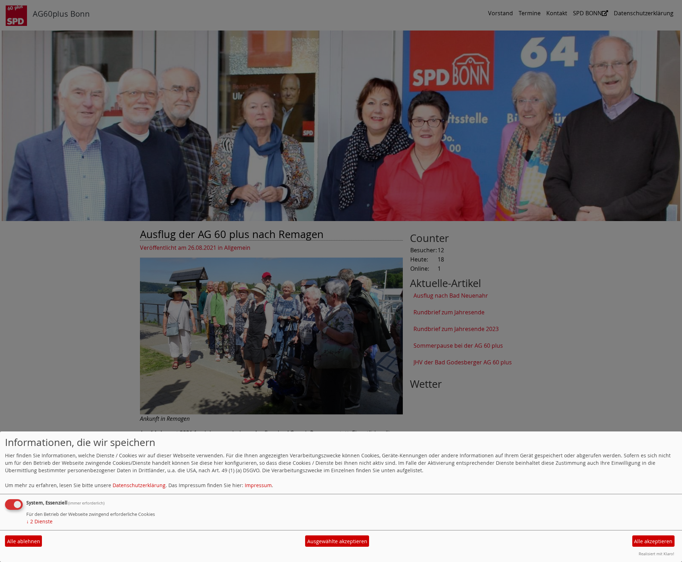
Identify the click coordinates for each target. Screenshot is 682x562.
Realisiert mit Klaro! (656, 553)
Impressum (258, 485)
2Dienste (39, 521)
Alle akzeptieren (653, 541)
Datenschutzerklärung (139, 485)
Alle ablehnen (23, 541)
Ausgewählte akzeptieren (337, 541)
